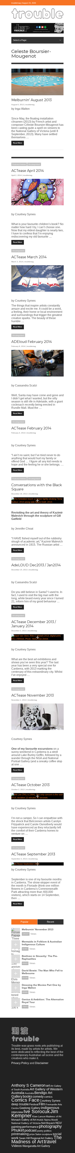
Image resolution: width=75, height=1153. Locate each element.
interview (17, 1112)
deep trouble (20, 1104)
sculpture (47, 1134)
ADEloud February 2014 (31, 342)
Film (42, 1104)
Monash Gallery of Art (23, 1119)
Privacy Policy (20, 1063)
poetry (40, 1130)
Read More (17, 143)
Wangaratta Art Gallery (36, 1145)
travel (50, 1141)
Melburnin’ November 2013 (37, 929)
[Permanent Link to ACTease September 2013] (37, 863)
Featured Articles (19, 164)
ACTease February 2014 (31, 428)
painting (16, 1126)
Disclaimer (41, 1063)
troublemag (30, 105)
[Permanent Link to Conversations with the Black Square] (37, 500)
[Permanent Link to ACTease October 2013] (37, 796)
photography (50, 1126)
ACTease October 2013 (30, 785)
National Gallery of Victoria (26, 1123)
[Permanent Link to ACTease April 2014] (37, 192)
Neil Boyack (48, 1122)
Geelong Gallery (29, 1108)
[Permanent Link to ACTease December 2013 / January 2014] (37, 637)
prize (32, 1134)
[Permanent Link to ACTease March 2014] (37, 278)
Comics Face (25, 1100)
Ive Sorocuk (37, 1111)
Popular (24, 922)
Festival (33, 1104)
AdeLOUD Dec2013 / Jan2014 (36, 565)
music (40, 1119)
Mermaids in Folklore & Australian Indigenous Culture (42, 943)
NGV (58, 1123)
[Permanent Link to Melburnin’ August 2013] (37, 82)
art (48, 1085)
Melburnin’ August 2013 (31, 100)
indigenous (50, 1108)
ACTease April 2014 (27, 171)
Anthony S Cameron (28, 1085)
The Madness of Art (36, 1139)
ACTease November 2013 (32, 695)
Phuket (17, 1130)
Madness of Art (53, 1116)
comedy (38, 1096)
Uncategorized (34, 164)
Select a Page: (20, 40)
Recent (50, 922)
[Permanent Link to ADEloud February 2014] (37, 363)
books (27, 1096)
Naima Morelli (51, 1120)
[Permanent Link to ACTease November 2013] (37, 717)
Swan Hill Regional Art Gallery (36, 1138)
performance (30, 1126)
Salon (38, 1134)
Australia (29, 1093)
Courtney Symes (50, 1100)
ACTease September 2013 (33, 854)
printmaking (20, 1134)
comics (48, 1096)
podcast (30, 1130)
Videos (16, 1146)
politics (47, 1130)
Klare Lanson (39, 1116)
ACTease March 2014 (29, 257)
